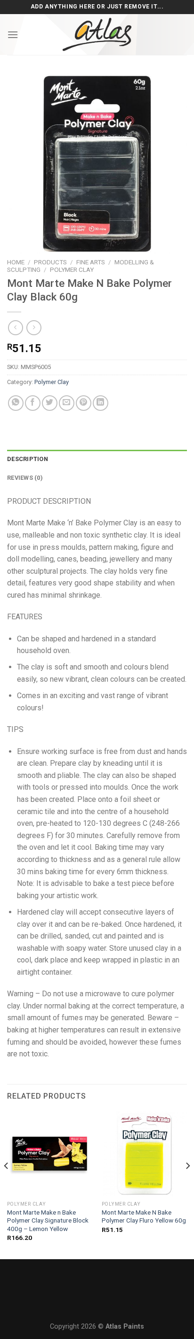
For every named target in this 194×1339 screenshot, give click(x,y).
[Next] (187, 1184)
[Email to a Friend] (66, 403)
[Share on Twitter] (49, 403)
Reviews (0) (25, 477)
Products (50, 262)
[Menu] (12, 34)
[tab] (97, 459)
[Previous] (6, 1184)
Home (15, 262)
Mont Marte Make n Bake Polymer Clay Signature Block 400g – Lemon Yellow (48, 1220)
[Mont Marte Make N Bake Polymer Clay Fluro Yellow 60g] (144, 1153)
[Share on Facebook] (32, 403)
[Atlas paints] (97, 34)
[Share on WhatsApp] (16, 403)
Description (27, 458)
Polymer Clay (72, 269)
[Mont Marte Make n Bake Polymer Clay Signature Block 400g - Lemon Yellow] (49, 1153)
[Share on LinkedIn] (100, 403)
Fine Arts (90, 262)
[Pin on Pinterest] (83, 403)
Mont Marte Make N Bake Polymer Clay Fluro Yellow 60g (144, 1216)
